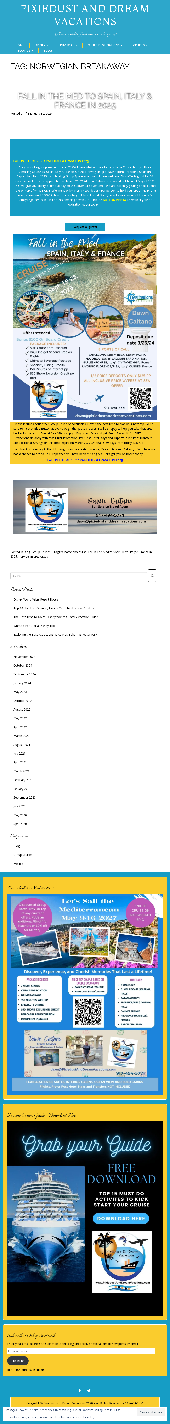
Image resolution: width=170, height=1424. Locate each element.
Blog (48, 51)
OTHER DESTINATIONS (104, 45)
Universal (67, 45)
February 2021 (23, 780)
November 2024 (24, 657)
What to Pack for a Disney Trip (34, 626)
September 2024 (24, 674)
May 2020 (20, 815)
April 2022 (20, 727)
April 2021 (20, 762)
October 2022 (22, 701)
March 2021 (21, 771)
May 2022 (20, 718)
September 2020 (24, 797)
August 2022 (21, 709)
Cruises (139, 45)
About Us (23, 51)
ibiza (125, 552)
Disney (40, 45)
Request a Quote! (85, 227)
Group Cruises (41, 552)
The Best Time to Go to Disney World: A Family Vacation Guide (55, 617)
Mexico (18, 864)
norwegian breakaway (33, 556)
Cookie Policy (86, 1417)
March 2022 (21, 736)
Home (20, 45)
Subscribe (18, 1361)
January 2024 (22, 683)
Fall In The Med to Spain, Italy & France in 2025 (85, 100)
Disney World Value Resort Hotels (36, 599)
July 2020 (19, 806)
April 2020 (20, 824)
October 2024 (22, 665)
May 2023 (20, 692)
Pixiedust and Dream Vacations (85, 15)
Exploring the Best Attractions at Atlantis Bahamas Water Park (55, 634)
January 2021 (22, 789)
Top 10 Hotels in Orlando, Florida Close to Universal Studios (53, 608)
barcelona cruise (75, 552)
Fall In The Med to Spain (104, 552)
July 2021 (19, 753)
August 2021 (21, 745)
